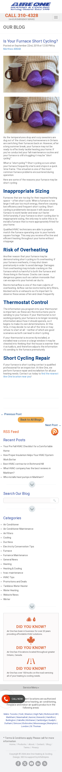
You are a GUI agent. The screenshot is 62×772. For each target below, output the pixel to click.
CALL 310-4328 (21, 15)
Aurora (32, 717)
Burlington (11, 720)
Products (22, 744)
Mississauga (40, 723)
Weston (28, 714)
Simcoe (17, 723)
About (31, 744)
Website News (11, 594)
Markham (10, 717)
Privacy (35, 747)
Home (12, 744)
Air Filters (8, 533)
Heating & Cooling (12, 568)
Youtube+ (31, 763)
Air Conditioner (11, 524)
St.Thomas (35, 726)
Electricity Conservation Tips (18, 546)
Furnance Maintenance (15, 555)
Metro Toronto (11, 714)
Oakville (20, 720)
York (21, 714)
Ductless (8, 542)
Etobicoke (27, 723)
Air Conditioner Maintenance (18, 529)
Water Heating (11, 590)
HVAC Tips (8, 577)
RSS (44, 763)
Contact (40, 744)
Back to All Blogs (31, 419)
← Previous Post (11, 414)
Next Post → (53, 425)
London (25, 726)
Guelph (51, 720)
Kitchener (30, 720)
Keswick (41, 717)
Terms (26, 747)
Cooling (7, 537)
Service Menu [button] (30, 687)
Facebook (18, 763)
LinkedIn (38, 763)
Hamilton (50, 717)
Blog (48, 744)
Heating (7, 564)
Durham (8, 723)
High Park (38, 714)
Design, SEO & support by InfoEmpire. (31, 757)
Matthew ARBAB (12, 49)
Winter (6, 599)
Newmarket (22, 717)
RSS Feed (11, 432)
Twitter (24, 763)
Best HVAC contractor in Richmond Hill (23, 464)
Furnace (7, 550)
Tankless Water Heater (15, 586)
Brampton (52, 723)
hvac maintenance (13, 572)
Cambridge (41, 720)
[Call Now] (6, 699)
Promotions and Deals (15, 581)
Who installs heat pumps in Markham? (23, 477)
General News (10, 559)
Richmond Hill (51, 714)
